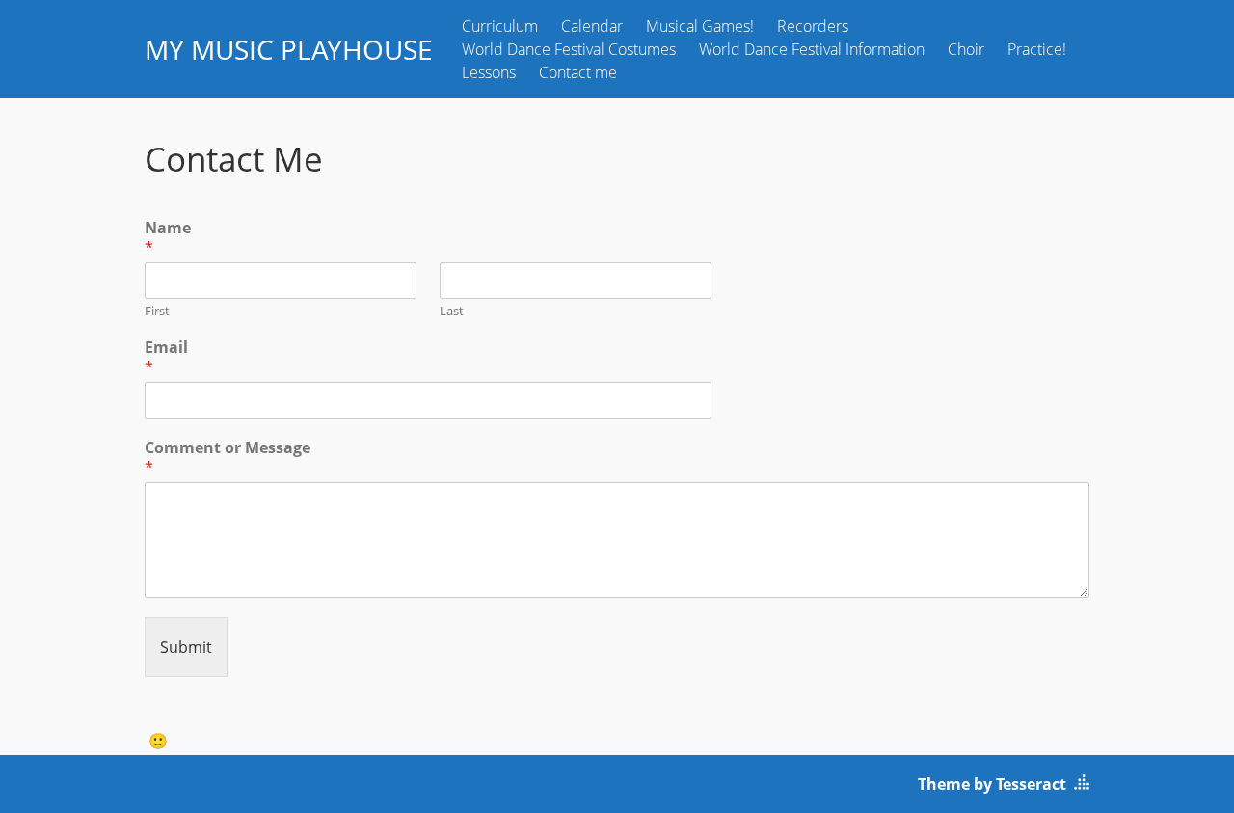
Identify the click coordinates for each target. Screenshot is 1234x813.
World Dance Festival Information (812, 49)
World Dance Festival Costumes (569, 49)
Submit (186, 647)
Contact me (578, 72)
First (157, 311)
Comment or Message (227, 458)
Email (166, 358)
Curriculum (500, 26)
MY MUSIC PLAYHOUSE (289, 49)
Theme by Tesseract (992, 784)
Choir (966, 49)
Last (452, 311)
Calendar (592, 26)
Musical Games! (700, 26)
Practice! (1036, 49)
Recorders (812, 26)
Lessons (489, 72)
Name (168, 238)
